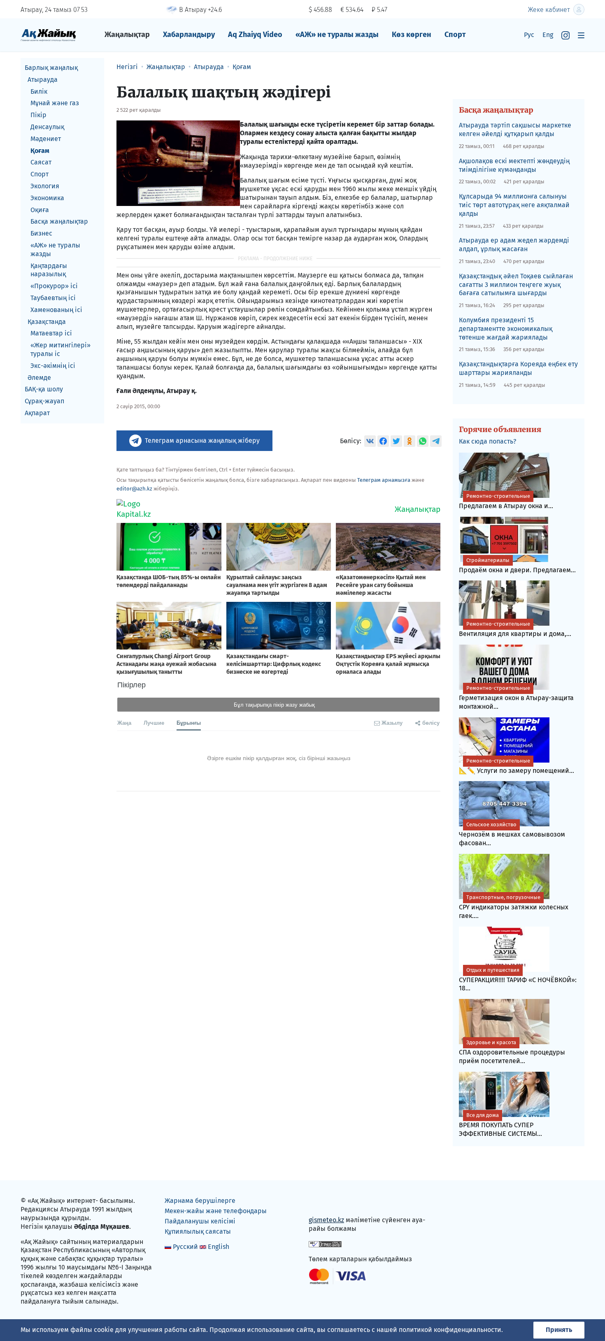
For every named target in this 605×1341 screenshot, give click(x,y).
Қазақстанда (47, 322)
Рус (529, 35)
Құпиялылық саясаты (198, 1231)
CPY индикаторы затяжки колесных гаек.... (513, 907)
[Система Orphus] (325, 1244)
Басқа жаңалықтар (59, 221)
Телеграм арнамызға (383, 480)
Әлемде (39, 377)
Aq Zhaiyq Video (255, 34)
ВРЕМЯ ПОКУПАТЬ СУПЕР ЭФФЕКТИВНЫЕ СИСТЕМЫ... (500, 1125)
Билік (38, 91)
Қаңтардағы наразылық (48, 270)
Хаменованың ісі (56, 310)
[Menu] (581, 35)
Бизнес (41, 233)
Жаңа (124, 722)
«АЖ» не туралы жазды (337, 34)
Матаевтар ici (51, 333)
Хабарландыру (189, 34)
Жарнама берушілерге (200, 1201)
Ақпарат (37, 413)
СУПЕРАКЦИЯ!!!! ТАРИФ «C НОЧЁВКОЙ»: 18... (518, 979)
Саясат (40, 162)
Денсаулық (47, 127)
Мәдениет (45, 139)
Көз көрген (411, 34)
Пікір (38, 115)
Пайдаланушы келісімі (200, 1221)
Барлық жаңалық (51, 68)
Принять (559, 1330)
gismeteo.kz (326, 1220)
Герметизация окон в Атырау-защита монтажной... (516, 697)
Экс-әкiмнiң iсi (52, 366)
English (218, 1247)
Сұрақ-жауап (44, 401)
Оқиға (39, 210)
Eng (547, 35)
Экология (44, 186)
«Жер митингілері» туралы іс (60, 349)
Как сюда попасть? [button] (487, 441)
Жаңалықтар (127, 34)
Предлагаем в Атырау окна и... (506, 501)
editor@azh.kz (134, 489)
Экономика (47, 198)
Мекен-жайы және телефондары (216, 1211)
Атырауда (43, 79)
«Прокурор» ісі (54, 286)
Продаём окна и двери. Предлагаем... (517, 565)
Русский (185, 1247)
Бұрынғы (189, 722)
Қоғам (39, 151)
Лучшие (154, 722)
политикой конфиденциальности (450, 1330)
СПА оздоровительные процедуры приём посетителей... (512, 1052)
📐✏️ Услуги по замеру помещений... (516, 766)
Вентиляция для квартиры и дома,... (515, 629)
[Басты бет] (48, 35)
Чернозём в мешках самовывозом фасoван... (512, 834)
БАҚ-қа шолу (44, 389)
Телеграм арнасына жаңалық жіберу (202, 440)
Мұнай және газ (54, 103)
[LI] (327, 1203)
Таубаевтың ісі (53, 298)
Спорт (455, 34)
